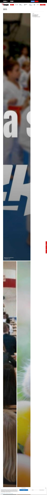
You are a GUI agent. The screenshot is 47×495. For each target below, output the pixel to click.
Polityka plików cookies (3, 493)
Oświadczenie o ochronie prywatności (9, 493)
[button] (33, 1)
